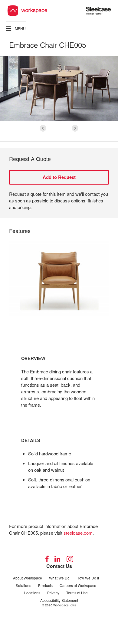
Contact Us (59, 566)
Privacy (53, 592)
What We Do (59, 577)
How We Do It (88, 577)
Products (45, 585)
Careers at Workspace (78, 585)
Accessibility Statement (59, 600)
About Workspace (27, 577)
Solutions (23, 585)
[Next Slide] (75, 128)
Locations (32, 592)
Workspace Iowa (64, 605)
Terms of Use (77, 592)
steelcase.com (78, 533)
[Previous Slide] (43, 128)
